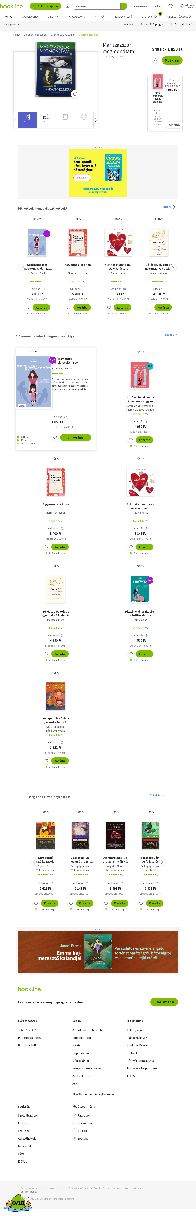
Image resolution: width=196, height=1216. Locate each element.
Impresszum (80, 1053)
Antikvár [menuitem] (100, 16)
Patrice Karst (118, 273)
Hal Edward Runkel (37, 273)
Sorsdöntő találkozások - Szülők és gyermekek (45, 859)
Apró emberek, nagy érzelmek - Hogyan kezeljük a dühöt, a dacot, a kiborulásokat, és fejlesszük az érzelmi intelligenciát (140, 399)
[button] (95, 120)
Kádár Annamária (55, 730)
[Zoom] (75, 94)
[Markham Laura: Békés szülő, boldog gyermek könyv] (158, 242)
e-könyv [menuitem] (53, 16)
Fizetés (23, 1123)
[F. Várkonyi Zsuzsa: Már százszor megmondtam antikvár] (55, 69)
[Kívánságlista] (170, 6)
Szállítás (23, 1131)
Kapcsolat (24, 1146)
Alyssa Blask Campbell (140, 405)
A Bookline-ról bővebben (88, 1030)
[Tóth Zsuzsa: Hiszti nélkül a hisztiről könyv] (140, 589)
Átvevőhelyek (27, 1138)
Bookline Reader (137, 1045)
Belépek (157, 6)
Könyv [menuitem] (8, 16)
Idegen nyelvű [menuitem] (123, 16)
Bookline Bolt (27, 1045)
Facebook (84, 1115)
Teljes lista (166, 206)
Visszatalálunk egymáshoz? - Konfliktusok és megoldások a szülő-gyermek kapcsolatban (81, 859)
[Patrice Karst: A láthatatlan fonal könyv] (118, 242)
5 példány (172, 60)
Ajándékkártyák (137, 1037)
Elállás (22, 1161)
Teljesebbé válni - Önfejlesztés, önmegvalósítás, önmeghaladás (150, 859)
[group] (27, 120)
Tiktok (82, 1131)
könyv (37, 219)
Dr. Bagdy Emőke (80, 866)
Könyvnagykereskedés (86, 1068)
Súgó (21, 1154)
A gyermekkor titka (78, 265)
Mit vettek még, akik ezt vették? (42, 208)
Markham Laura (158, 273)
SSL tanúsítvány (29, 1191)
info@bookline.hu (30, 1037)
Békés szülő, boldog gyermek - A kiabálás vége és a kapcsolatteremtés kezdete (159, 266)
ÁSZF (75, 1083)
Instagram (85, 1123)
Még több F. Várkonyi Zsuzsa (50, 797)
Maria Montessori (78, 273)
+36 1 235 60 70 (27, 1030)
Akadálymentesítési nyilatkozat (93, 1094)
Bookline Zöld (81, 1037)
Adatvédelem (81, 1076)
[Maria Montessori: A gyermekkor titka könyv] (78, 242)
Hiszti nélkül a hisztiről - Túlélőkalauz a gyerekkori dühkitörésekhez (140, 613)
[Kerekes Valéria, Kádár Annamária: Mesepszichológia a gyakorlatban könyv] (55, 696)
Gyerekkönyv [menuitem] (30, 16)
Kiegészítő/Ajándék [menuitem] (179, 16)
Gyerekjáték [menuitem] (152, 15)
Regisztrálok (140, 6)
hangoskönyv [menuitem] (76, 16)
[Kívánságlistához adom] (155, 59)
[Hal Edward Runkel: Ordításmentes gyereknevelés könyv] (37, 242)
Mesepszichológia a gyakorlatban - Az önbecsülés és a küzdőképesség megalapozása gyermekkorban (56, 720)
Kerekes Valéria (55, 726)
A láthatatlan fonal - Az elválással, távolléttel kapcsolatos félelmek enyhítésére (118, 266)
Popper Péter (45, 866)
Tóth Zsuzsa (140, 620)
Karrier (77, 1045)
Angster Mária (115, 866)
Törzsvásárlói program (152, 24)
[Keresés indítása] (123, 6)
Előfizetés (188, 24)
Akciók (173, 24)
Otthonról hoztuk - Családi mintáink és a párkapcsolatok (116, 859)
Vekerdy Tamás (45, 870)
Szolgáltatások (28, 1115)
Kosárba (174, 125)
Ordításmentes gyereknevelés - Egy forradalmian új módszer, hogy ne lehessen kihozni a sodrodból (37, 266)
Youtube (83, 1138)
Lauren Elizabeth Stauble (140, 409)
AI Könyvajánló (48, 6)
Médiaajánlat (80, 1060)
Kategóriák (10, 24)
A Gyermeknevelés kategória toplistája (45, 336)
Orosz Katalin (150, 870)
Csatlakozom (164, 1002)
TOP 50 (131, 1076)
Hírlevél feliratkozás (140, 1060)
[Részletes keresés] (67, 6)
